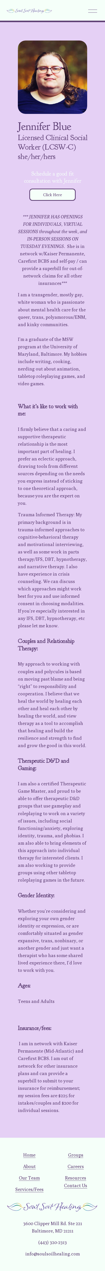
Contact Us (75, 1185)
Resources (75, 1178)
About (29, 1166)
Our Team (29, 1178)
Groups (75, 1155)
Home (29, 1155)
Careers (76, 1166)
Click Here (52, 194)
